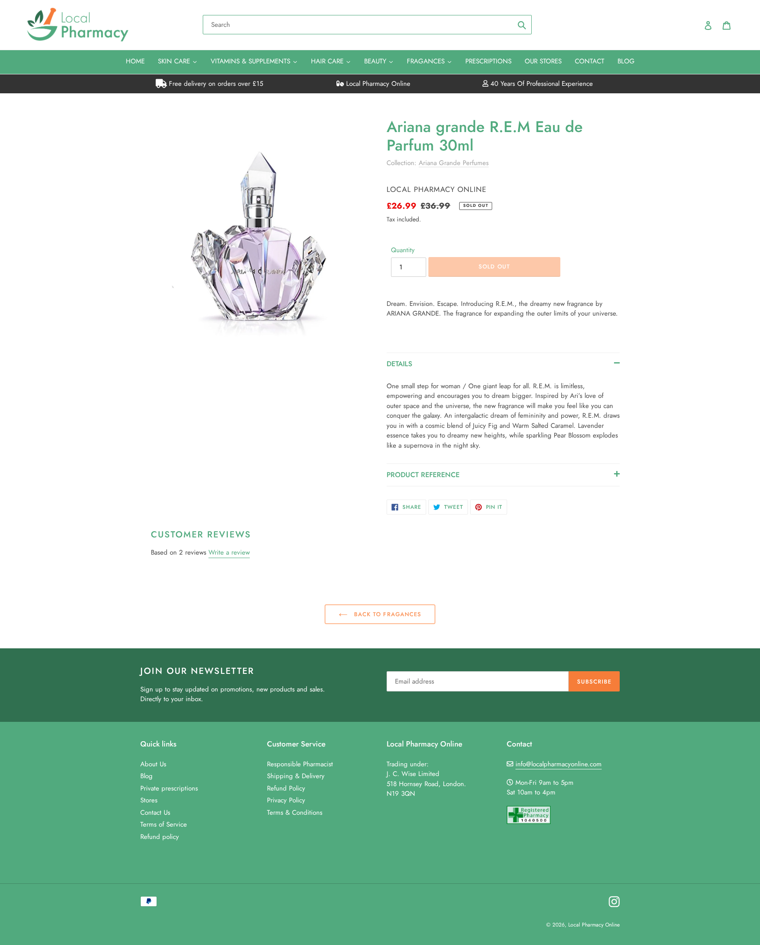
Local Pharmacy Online (377, 83)
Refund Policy (286, 788)
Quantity (403, 250)
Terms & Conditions (294, 812)
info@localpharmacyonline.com (558, 764)
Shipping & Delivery (296, 776)
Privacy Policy (286, 800)
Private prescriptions (169, 788)
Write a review (229, 552)
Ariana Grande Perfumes (454, 163)
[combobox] (367, 24)
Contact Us (155, 812)
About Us (153, 764)
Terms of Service (163, 824)
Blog (146, 776)
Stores (148, 800)
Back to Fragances (386, 614)
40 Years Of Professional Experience (540, 83)
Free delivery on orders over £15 (215, 83)
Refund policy (159, 837)
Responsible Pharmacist (300, 764)
